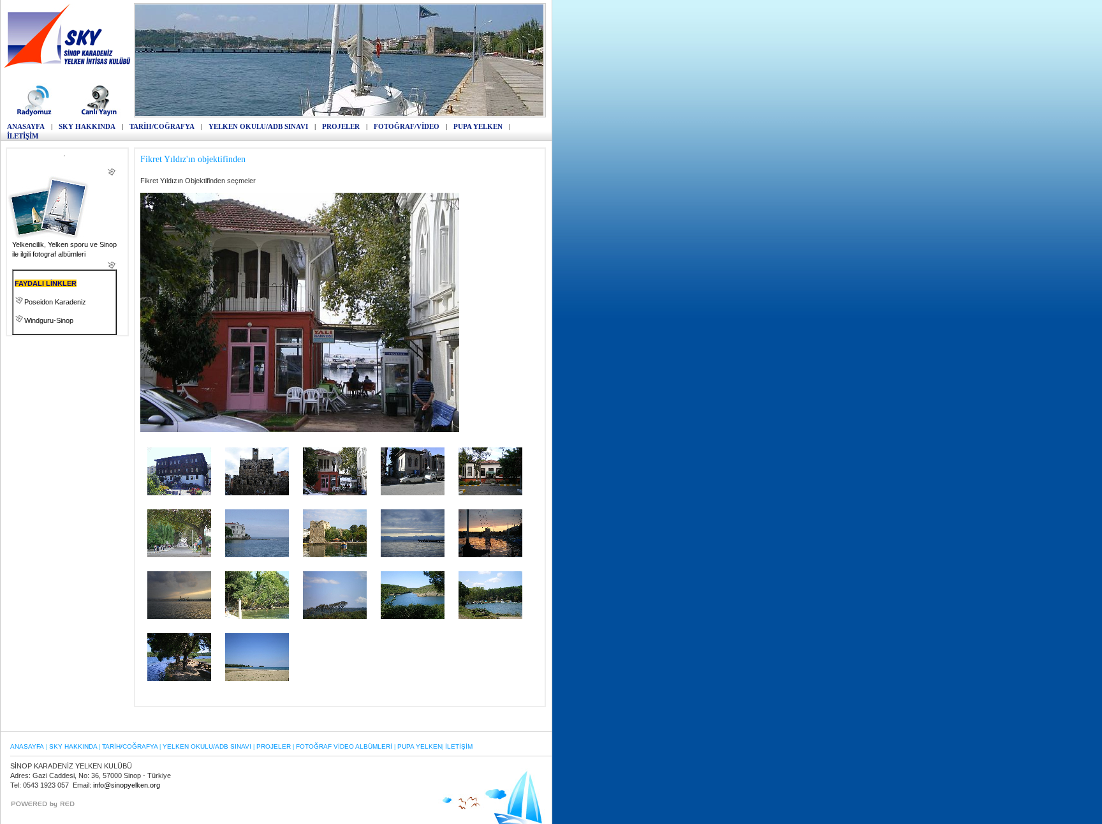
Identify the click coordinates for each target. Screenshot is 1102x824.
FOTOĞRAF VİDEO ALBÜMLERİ (344, 746)
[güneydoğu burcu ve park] (335, 554)
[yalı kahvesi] (335, 493)
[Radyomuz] (36, 115)
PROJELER (341, 126)
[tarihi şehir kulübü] (490, 493)
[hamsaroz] (412, 616)
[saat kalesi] (257, 493)
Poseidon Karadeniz (55, 302)
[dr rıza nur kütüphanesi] (257, 554)
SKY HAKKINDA (87, 126)
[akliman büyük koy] (179, 678)
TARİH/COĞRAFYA (162, 126)
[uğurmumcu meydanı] (179, 554)
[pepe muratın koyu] (257, 616)
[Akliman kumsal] (257, 678)
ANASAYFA (26, 126)
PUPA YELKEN (478, 126)
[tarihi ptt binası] (412, 493)
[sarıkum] (335, 616)
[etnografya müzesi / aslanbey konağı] (179, 493)
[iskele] (412, 554)
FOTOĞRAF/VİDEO (406, 126)
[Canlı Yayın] (99, 115)
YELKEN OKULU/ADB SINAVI (258, 126)
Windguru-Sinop (48, 320)
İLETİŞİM (22, 136)
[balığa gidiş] (179, 616)
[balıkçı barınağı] (490, 554)
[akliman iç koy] (490, 616)
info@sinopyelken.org (126, 785)
